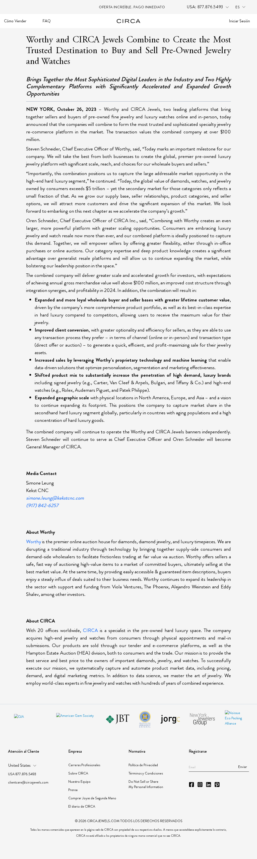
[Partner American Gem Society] (76, 719)
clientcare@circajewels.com (28, 782)
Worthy (33, 541)
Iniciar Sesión (239, 21)
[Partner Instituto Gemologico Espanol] (145, 719)
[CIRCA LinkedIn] (208, 784)
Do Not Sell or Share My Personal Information (145, 784)
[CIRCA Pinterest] (217, 784)
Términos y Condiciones (145, 773)
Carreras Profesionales (84, 764)
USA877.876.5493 (22, 773)
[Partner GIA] (30, 719)
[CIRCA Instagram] (200, 784)
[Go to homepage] (128, 21)
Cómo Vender (15, 21)
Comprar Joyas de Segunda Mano (92, 798)
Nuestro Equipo (79, 781)
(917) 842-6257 (42, 505)
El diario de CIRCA (81, 806)
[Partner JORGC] (170, 719)
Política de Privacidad (143, 764)
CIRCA (90, 630)
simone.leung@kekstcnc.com (55, 498)
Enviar (242, 766)
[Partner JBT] (117, 719)
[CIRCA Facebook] (191, 784)
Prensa (73, 789)
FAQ (46, 21)
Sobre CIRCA (78, 773)
